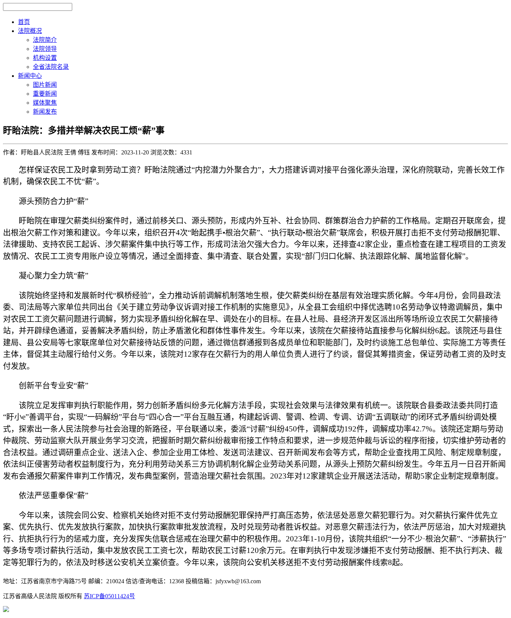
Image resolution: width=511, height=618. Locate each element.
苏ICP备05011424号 (109, 596)
